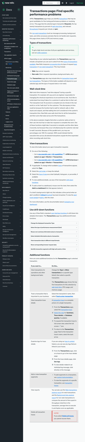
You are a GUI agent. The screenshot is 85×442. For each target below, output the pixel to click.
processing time (55, 64)
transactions (63, 19)
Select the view (59, 313)
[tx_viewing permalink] (49, 143)
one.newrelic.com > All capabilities (50, 154)
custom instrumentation (65, 377)
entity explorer (42, 53)
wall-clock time (57, 26)
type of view (43, 174)
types (60, 165)
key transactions (35, 81)
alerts (42, 197)
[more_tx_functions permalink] (51, 255)
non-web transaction (46, 67)
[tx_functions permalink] (55, 209)
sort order (42, 171)
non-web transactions (39, 33)
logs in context (69, 341)
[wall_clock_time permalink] (46, 88)
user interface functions (59, 213)
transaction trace (58, 300)
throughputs (34, 29)
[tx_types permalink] (52, 42)
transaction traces (68, 78)
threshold (46, 195)
